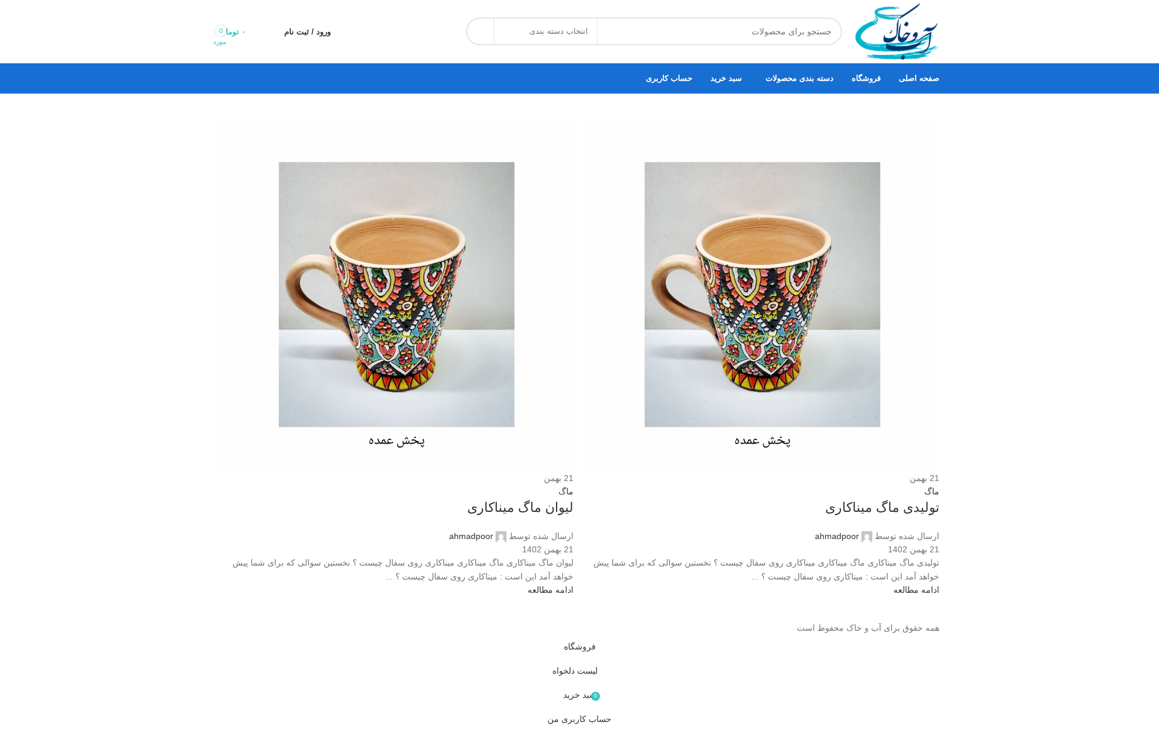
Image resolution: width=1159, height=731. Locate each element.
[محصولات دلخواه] (267, 31)
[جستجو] (480, 31)
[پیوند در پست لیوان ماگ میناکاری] (579, 317)
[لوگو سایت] (896, 31)
